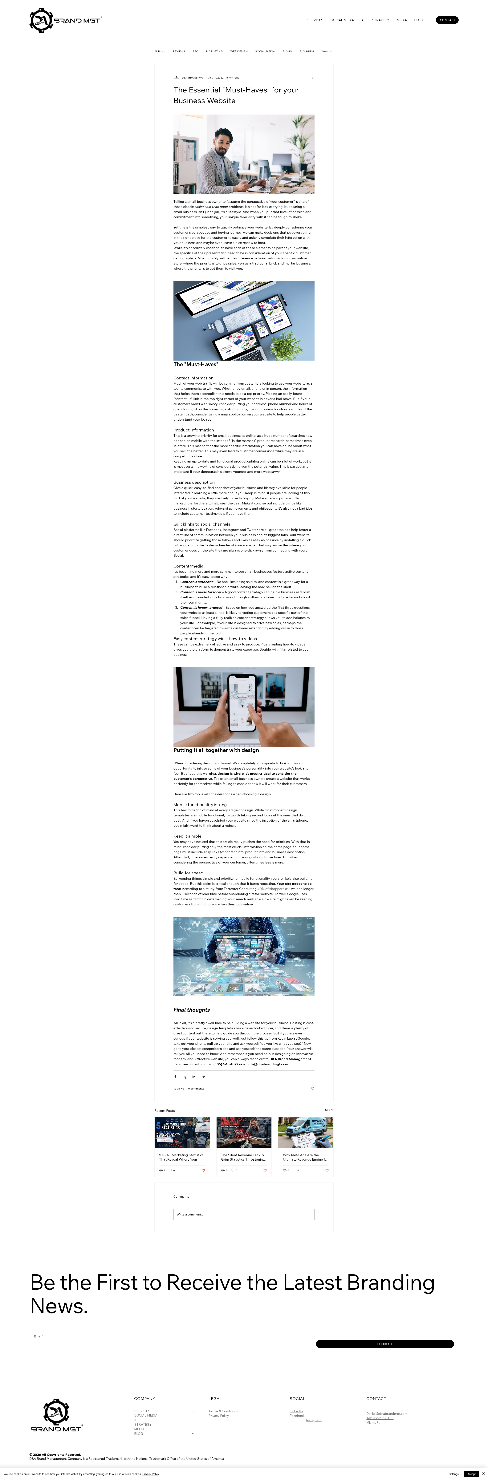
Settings (454, 1474)
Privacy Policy (219, 1416)
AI (135, 1420)
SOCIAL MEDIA (265, 51)
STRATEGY (143, 1424)
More (325, 51)
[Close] (483, 1474)
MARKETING (214, 51)
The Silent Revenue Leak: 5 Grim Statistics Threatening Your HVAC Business (243, 1157)
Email (38, 1336)
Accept (471, 1474)
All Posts (159, 51)
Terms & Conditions (223, 1411)
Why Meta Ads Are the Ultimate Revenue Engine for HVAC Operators (305, 1157)
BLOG (138, 1434)
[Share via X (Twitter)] (184, 1077)
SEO (195, 51)
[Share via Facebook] (175, 1077)
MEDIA (139, 1429)
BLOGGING (306, 51)
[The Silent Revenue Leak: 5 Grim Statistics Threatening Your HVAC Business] (244, 1132)
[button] (315, 20)
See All (329, 1110)
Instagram (314, 1420)
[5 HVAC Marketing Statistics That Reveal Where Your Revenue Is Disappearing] (182, 1132)
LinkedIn (296, 1411)
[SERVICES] (193, 1411)
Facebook (297, 1416)
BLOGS (287, 51)
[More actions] (312, 77)
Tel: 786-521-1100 (379, 1418)
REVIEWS (179, 51)
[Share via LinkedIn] (194, 1077)
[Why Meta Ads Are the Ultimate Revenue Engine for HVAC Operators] (305, 1132)
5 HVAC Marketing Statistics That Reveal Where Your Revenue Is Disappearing (181, 1157)
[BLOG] (193, 1433)
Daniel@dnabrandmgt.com (387, 1414)
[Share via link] (203, 1077)
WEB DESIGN (239, 51)
